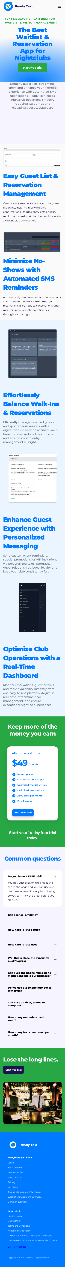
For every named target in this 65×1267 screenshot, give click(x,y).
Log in (11, 1162)
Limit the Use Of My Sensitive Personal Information (33, 1240)
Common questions (17, 1201)
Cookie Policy (14, 1220)
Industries (13, 1187)
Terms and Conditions (19, 1225)
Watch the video (16, 1172)
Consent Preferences (17, 1247)
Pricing (11, 1182)
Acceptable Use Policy (19, 1230)
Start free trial (15, 1167)
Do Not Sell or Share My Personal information (30, 1235)
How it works (14, 1177)
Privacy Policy (15, 1215)
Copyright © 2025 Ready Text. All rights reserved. (28, 1258)
